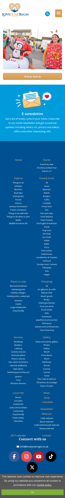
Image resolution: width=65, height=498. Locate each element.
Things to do (18, 182)
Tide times (18, 421)
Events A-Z (47, 171)
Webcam (47, 413)
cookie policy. (44, 485)
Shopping (46, 281)
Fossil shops (46, 309)
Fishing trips (18, 196)
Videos (47, 348)
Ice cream (46, 237)
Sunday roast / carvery (47, 264)
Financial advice (18, 355)
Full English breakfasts (47, 223)
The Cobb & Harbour (46, 379)
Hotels (18, 304)
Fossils (18, 199)
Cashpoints (18, 404)
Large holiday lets (18, 307)
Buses (18, 397)
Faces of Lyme (46, 386)
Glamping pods (18, 289)
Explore (18, 178)
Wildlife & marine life (18, 223)
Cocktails (47, 203)
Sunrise (46, 369)
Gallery (47, 337)
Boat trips (18, 193)
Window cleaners (18, 383)
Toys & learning (47, 330)
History (18, 203)
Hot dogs (47, 233)
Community (18, 411)
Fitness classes (18, 358)
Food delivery (47, 216)
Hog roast (46, 230)
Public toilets (18, 417)
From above (46, 355)
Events (46, 160)
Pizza (46, 247)
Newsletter (47, 409)
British (47, 193)
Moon (46, 358)
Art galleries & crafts (47, 289)
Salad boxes (46, 254)
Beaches (18, 189)
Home (18, 160)
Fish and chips (46, 213)
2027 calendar (18, 435)
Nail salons (18, 369)
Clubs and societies (18, 407)
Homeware (47, 316)
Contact (46, 435)
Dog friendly (18, 310)
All (47, 182)
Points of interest (18, 209)
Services (18, 337)
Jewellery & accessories (46, 320)
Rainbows (46, 362)
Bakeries (47, 189)
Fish (47, 209)
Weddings (18, 341)
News (47, 393)
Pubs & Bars (46, 250)
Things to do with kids (18, 213)
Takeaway (46, 267)
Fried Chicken (47, 220)
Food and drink (47, 306)
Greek (47, 226)
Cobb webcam (46, 418)
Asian (46, 186)
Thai (47, 271)
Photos (47, 345)
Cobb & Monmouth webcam (46, 425)
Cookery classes (18, 351)
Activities (18, 186)
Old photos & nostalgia (46, 382)
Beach (47, 351)
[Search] (47, 13)
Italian (46, 243)
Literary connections (18, 206)
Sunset (47, 372)
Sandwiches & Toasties (46, 257)
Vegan (47, 274)
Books (47, 299)
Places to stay (18, 281)
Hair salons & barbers (18, 362)
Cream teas (47, 206)
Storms (47, 365)
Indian (47, 240)
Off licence (47, 323)
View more (32, 76)
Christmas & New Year (47, 167)
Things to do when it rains (18, 216)
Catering (18, 348)
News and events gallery (47, 341)
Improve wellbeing (18, 365)
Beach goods (47, 296)
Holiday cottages (18, 292)
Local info (18, 393)
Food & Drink (46, 178)
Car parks (18, 400)
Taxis (18, 380)
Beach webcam (47, 421)
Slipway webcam (46, 428)
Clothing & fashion (46, 303)
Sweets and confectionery (47, 326)
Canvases (47, 402)
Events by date (46, 164)
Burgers (46, 196)
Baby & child (46, 292)
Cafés (46, 199)
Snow (46, 375)
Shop (47, 397)
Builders (18, 345)
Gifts (47, 313)
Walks (18, 220)
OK (32, 492)
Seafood (47, 260)
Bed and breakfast (18, 286)
